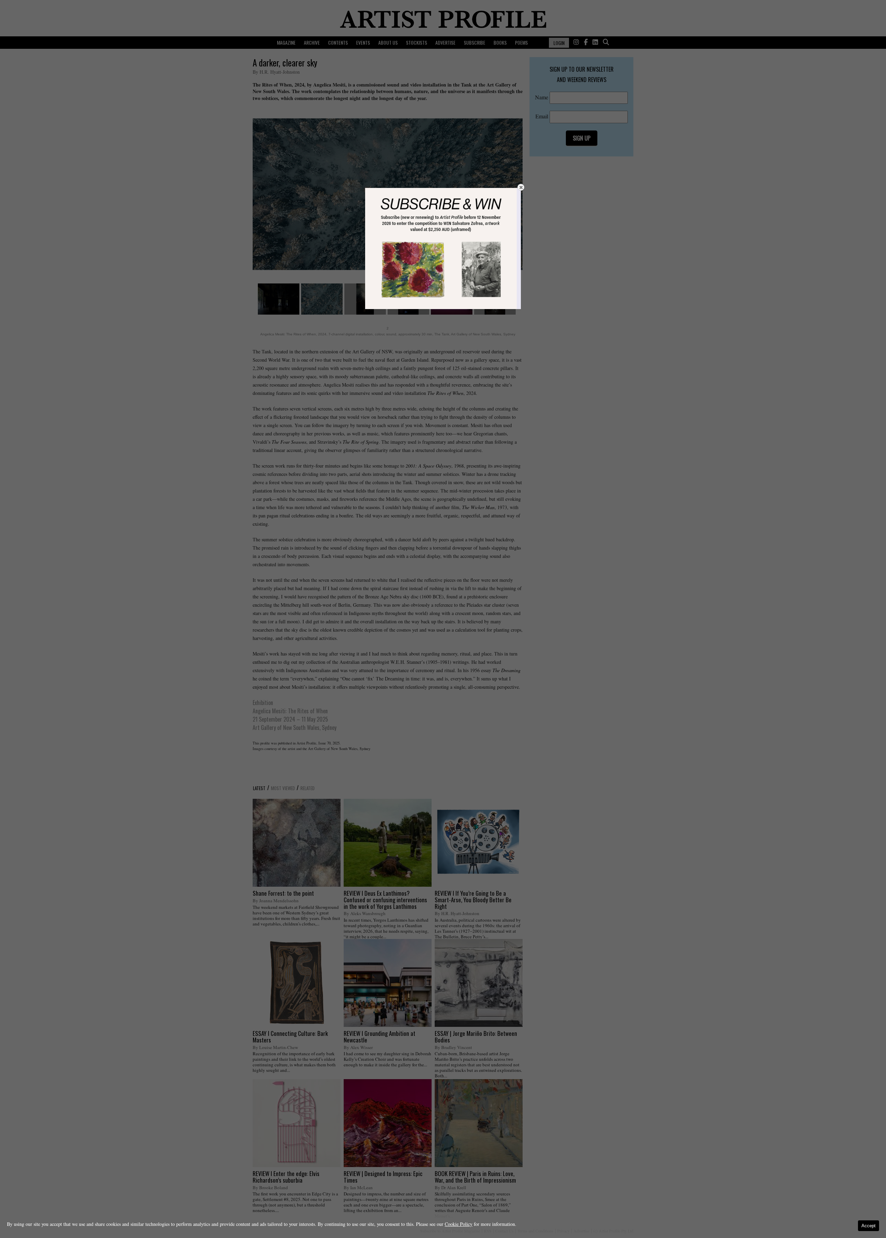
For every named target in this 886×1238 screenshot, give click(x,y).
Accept (868, 1225)
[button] (520, 187)
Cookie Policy (458, 1224)
